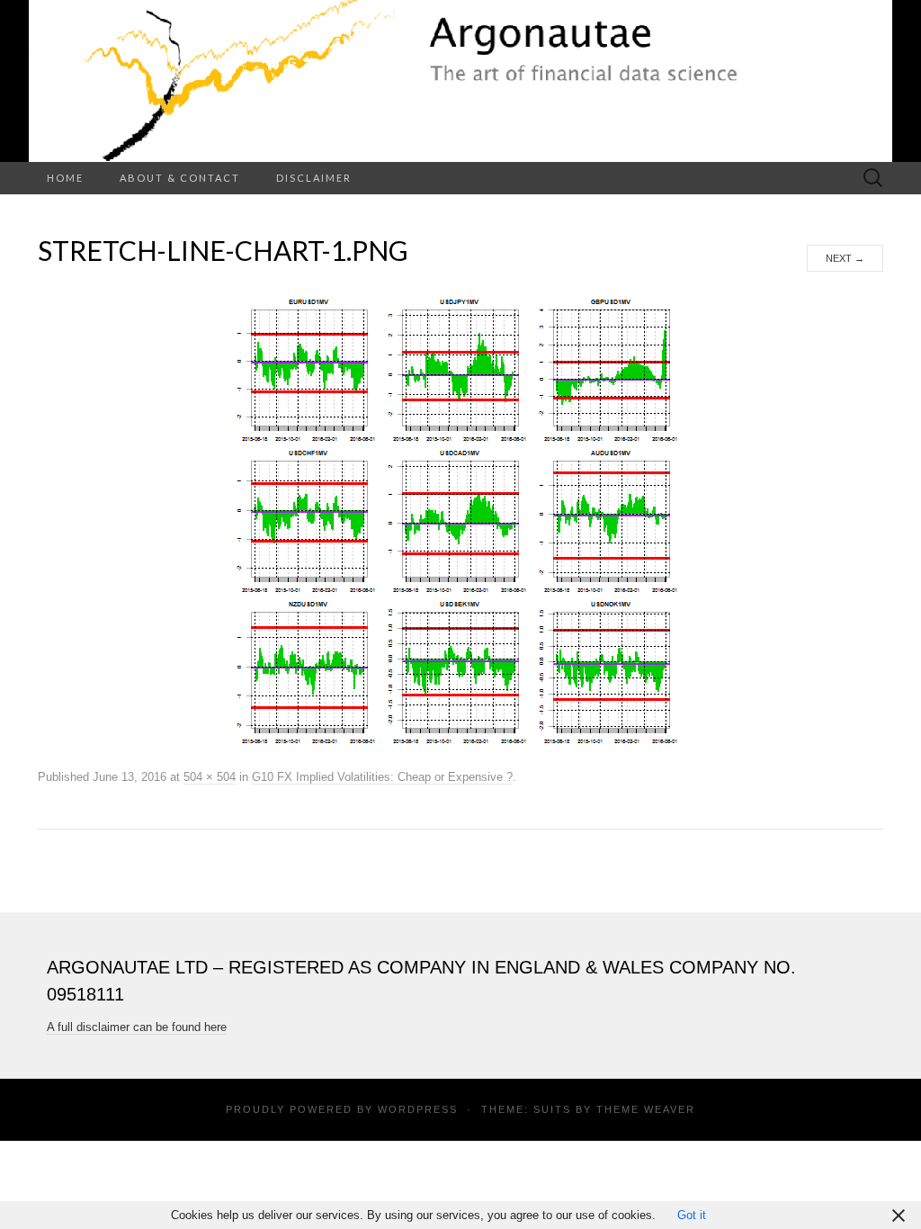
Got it (691, 1215)
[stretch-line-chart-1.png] (460, 518)
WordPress (418, 1109)
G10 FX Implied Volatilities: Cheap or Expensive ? (382, 777)
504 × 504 (209, 777)
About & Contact (180, 178)
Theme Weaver (645, 1109)
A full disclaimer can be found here (137, 1027)
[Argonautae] (460, 81)
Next (845, 258)
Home (65, 178)
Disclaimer (314, 178)
